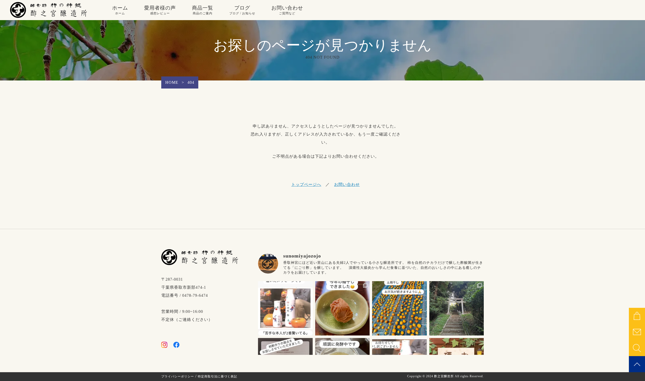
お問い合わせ (287, 10)
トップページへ (306, 184)
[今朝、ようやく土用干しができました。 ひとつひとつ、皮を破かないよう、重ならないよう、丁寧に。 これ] (399, 308)
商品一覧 (202, 10)
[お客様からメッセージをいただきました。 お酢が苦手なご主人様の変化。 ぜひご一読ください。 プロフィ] (285, 308)
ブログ (242, 10)
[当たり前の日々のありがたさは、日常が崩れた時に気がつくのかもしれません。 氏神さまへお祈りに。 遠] (456, 308)
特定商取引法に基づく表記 (217, 376)
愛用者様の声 (160, 10)
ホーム (120, 10)
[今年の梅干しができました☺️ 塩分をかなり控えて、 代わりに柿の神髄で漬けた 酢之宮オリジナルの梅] (342, 308)
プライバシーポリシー (177, 376)
